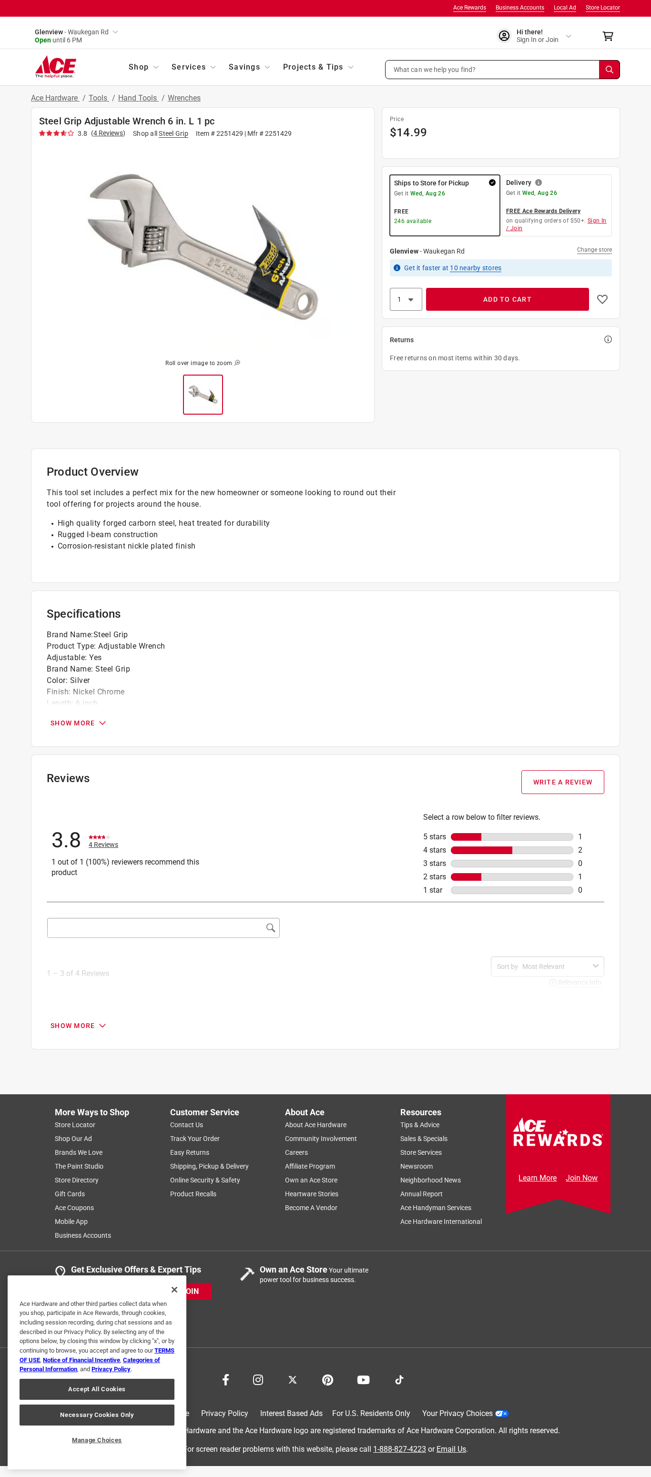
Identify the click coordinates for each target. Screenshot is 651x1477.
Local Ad (565, 7)
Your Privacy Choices (457, 1413)
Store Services (421, 1152)
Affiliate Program (310, 1166)
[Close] (174, 1289)
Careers (296, 1152)
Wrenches (184, 97)
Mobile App (71, 1221)
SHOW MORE (73, 723)
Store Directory (77, 1180)
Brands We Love (78, 1152)
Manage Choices (97, 1440)
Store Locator (603, 7)
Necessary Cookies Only (96, 1414)
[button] (502, 69)
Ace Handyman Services (435, 1208)
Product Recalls (193, 1194)
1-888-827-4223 (399, 1448)
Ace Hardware (55, 97)
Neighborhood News (430, 1180)
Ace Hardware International (441, 1221)
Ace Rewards (469, 7)
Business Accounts (520, 7)
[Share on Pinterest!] (327, 1378)
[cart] (610, 36)
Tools (99, 97)
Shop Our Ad (73, 1138)
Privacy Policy (224, 1413)
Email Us (451, 1448)
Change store (594, 249)
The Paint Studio (79, 1166)
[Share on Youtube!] (363, 1378)
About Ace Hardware (315, 1125)
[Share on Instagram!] (258, 1378)
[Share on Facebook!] (225, 1378)
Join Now (582, 1177)
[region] (97, 1372)
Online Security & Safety (205, 1180)
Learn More (538, 1177)
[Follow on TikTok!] (399, 1378)
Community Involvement (321, 1138)
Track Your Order (195, 1138)
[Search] (609, 69)
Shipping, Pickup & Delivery (209, 1166)
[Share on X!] (292, 1378)
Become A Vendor (311, 1208)
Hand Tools (138, 97)
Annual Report (421, 1194)
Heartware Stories (311, 1194)
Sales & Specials (424, 1138)
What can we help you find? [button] (435, 69)
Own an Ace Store (311, 1180)
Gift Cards (70, 1194)
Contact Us (186, 1125)
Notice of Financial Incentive (81, 1360)
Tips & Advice (419, 1125)
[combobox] (555, 966)
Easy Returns (189, 1152)
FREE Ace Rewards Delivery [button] (543, 211)
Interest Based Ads (291, 1413)
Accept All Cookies (97, 1389)
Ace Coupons (74, 1208)
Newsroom (416, 1166)
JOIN (190, 1290)
